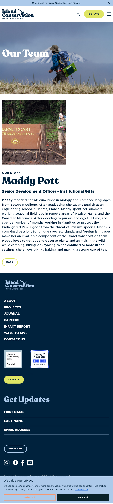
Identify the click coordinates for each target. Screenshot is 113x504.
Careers (11, 320)
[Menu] (109, 14)
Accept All (82, 498)
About (10, 300)
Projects (12, 307)
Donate (93, 14)
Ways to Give (15, 333)
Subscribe (15, 448)
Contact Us (14, 339)
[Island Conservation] (18, 14)
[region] (56, 489)
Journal (12, 313)
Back (9, 262)
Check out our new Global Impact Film (55, 3)
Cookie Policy (81, 490)
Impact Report (17, 326)
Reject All (29, 498)
